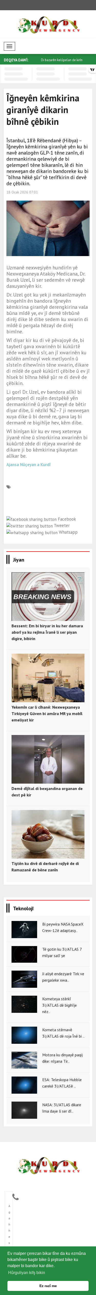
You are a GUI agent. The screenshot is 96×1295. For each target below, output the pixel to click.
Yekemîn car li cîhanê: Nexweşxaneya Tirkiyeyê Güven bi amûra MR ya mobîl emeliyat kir (47, 713)
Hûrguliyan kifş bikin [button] (26, 1272)
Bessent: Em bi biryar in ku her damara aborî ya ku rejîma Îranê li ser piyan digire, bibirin (47, 632)
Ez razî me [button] (48, 1286)
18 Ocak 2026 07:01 (22, 192)
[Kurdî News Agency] (48, 1166)
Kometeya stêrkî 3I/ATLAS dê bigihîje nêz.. (59, 1005)
